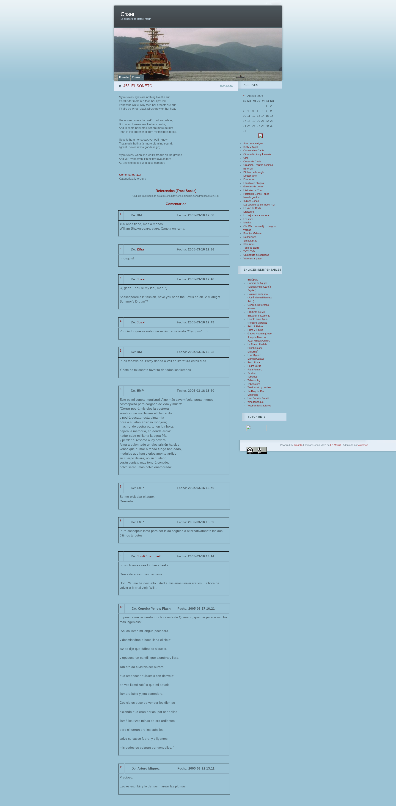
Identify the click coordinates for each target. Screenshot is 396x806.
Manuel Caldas (256, 358)
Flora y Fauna (255, 329)
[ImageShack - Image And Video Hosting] (260, 137)
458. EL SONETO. (138, 86)
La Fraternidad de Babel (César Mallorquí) (257, 348)
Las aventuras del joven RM (259, 204)
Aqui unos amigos (253, 143)
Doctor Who (250, 175)
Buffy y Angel (250, 147)
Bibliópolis (253, 279)
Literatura (248, 211)
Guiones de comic (253, 186)
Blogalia (298, 445)
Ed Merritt (335, 445)
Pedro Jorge (254, 365)
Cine (245, 157)
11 (121, 767)
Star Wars (249, 244)
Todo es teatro (251, 247)
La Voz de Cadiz (252, 208)
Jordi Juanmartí (149, 556)
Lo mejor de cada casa (256, 215)
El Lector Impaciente (259, 315)
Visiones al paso (252, 258)
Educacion (249, 179)
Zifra (140, 249)
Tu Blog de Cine (256, 391)
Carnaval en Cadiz (253, 150)
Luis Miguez (254, 355)
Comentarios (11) (130, 174)
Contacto (137, 77)
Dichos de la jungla (253, 172)
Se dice (252, 373)
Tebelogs (253, 376)
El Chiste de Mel (256, 312)
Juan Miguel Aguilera (259, 340)
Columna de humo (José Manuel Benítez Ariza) (260, 298)
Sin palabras (250, 240)
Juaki (141, 279)
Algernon (363, 445)
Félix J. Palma (255, 326)
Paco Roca (254, 362)
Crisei (127, 14)
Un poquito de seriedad (256, 254)
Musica (247, 222)
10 (121, 607)
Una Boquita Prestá (258, 398)
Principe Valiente (252, 233)
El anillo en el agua (253, 183)
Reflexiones (249, 237)
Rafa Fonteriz (255, 369)
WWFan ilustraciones (259, 405)
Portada (124, 77)
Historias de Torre (253, 190)
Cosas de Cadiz (252, 161)
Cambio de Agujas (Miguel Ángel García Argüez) (259, 287)
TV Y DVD (249, 251)
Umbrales (253, 394)
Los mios (248, 219)
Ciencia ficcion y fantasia (257, 154)
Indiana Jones (251, 201)
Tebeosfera (254, 384)
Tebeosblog (254, 380)
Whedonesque (256, 401)
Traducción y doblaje (259, 387)
